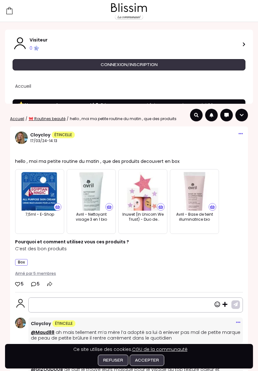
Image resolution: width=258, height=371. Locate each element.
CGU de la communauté (160, 349)
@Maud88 (42, 332)
